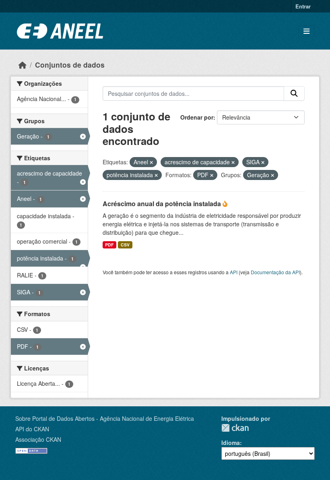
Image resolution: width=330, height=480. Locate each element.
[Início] (23, 65)
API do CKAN (32, 429)
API (233, 272)
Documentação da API (275, 272)
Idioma (230, 443)
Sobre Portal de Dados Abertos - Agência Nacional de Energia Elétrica (104, 418)
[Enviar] (294, 93)
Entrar (303, 6)
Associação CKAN (38, 439)
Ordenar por (196, 117)
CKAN (235, 428)
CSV (125, 245)
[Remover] (151, 162)
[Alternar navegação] (306, 31)
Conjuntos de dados (70, 65)
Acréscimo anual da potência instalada (163, 203)
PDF (109, 245)
